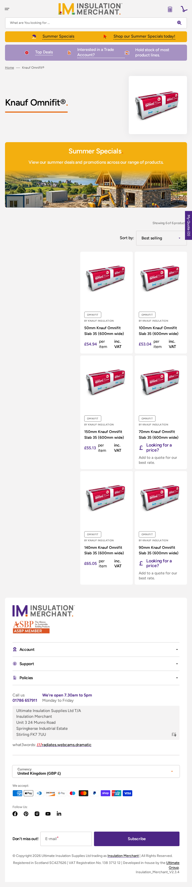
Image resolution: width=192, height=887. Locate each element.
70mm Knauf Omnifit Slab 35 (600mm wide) (158, 434)
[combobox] (96, 23)
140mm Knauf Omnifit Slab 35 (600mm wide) (104, 550)
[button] (7, 9)
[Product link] (106, 302)
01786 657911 (24, 700)
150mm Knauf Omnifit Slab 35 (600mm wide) (104, 434)
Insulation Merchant (123, 856)
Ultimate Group (173, 865)
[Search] (180, 22)
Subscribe (137, 838)
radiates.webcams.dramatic (64, 744)
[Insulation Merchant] (90, 9)
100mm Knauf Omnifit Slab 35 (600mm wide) (158, 331)
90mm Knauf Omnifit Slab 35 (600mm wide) (158, 550)
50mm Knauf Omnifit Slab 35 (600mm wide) (104, 331)
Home (9, 67)
